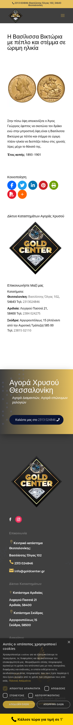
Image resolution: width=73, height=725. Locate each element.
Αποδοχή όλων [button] (19, 704)
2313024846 (31, 302)
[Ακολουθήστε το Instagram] (18, 519)
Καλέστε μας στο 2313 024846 (35, 420)
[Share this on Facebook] (11, 185)
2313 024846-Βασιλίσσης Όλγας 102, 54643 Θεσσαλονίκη (38, 4)
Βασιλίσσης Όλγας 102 (43, 297)
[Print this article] (53, 185)
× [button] (68, 642)
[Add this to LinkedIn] (32, 185)
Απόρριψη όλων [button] (53, 704)
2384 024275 (31, 313)
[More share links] (22, 194)
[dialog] (36, 681)
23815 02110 (22, 330)
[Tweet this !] (22, 185)
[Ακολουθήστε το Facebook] (10, 519)
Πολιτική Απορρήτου (20, 680)
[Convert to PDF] (11, 194)
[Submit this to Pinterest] (43, 185)
